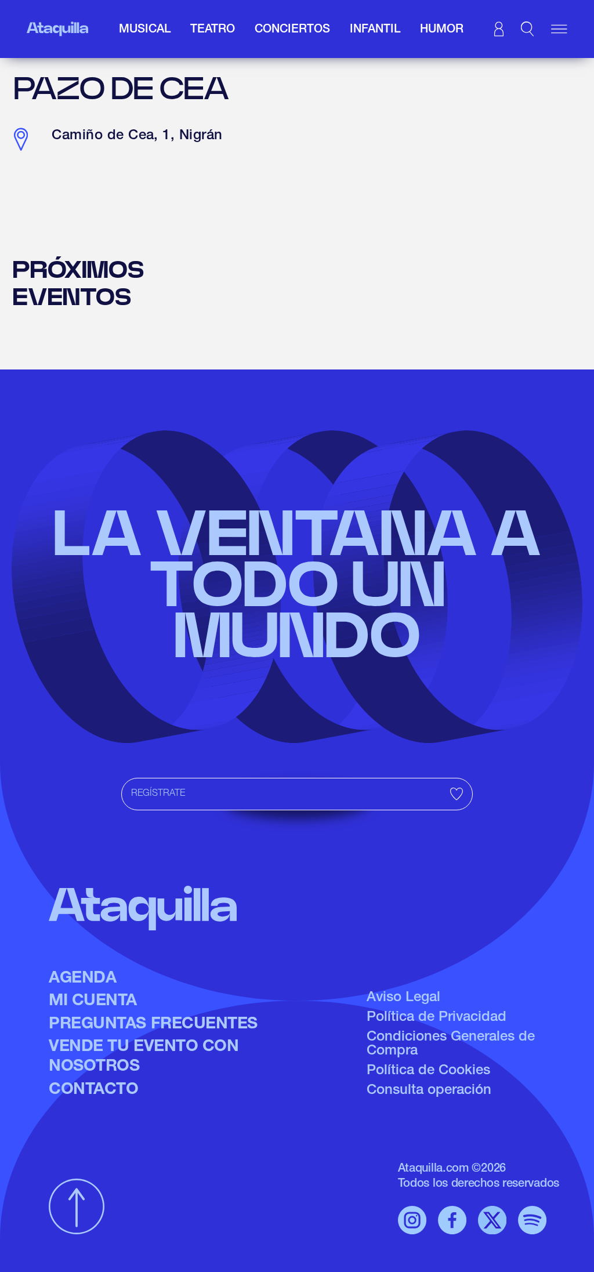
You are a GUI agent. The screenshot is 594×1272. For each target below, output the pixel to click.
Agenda (82, 979)
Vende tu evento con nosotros (143, 1057)
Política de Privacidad (436, 1018)
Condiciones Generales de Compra (451, 1045)
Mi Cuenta (93, 1002)
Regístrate (158, 794)
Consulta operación (429, 1091)
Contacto (93, 1090)
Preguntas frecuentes (153, 1025)
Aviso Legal (403, 998)
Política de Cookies (428, 1071)
